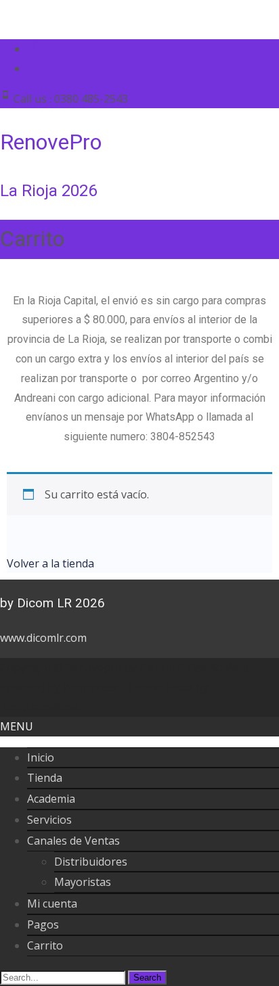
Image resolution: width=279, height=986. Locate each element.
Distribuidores (90, 861)
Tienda (44, 777)
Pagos (43, 924)
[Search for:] (64, 976)
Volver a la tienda (50, 563)
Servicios (49, 819)
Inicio (40, 757)
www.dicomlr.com (43, 637)
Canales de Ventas (73, 840)
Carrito (45, 945)
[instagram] (32, 68)
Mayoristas (82, 881)
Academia (51, 798)
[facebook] (32, 48)
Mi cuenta (52, 903)
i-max (180, 687)
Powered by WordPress (60, 687)
